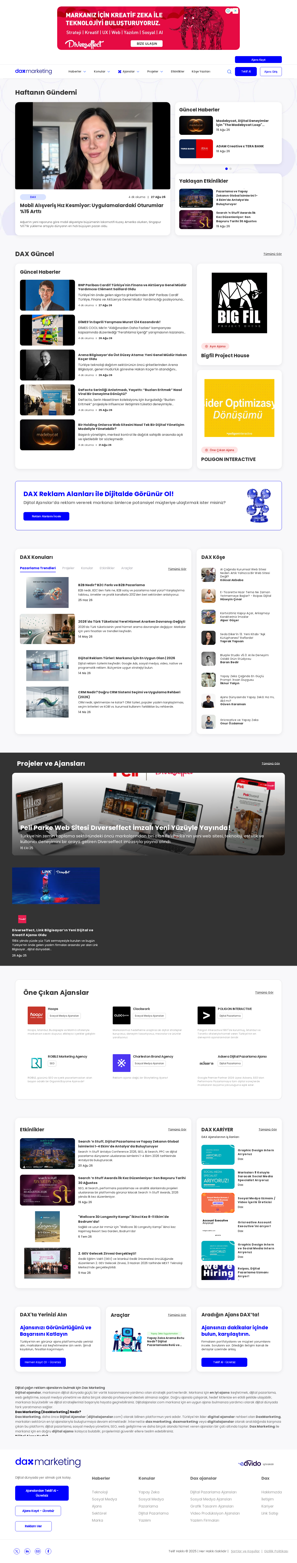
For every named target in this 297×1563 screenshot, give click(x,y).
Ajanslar (129, 71)
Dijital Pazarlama (154, 1513)
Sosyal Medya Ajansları (211, 1499)
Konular (99, 71)
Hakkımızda (271, 1492)
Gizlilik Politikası (276, 1551)
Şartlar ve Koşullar (245, 1551)
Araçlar (127, 568)
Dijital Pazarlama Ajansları (213, 1492)
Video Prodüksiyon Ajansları (215, 1513)
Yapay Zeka (149, 1492)
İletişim (267, 1499)
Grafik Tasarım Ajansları (212, 1506)
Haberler (74, 71)
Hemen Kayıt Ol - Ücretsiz (43, 1362)
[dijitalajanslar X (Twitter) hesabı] (16, 1551)
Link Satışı (269, 1513)
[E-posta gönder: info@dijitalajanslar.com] (37, 1551)
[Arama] (229, 71)
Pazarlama (148, 1506)
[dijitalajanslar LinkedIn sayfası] (27, 1551)
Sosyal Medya (104, 1499)
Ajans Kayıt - (38, 1511)
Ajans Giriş (270, 71)
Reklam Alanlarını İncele (46, 516)
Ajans (97, 1506)
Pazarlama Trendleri (38, 568)
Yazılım (145, 1520)
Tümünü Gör (272, 254)
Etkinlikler (177, 71)
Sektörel (99, 1513)
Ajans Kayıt (258, 59)
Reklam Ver (33, 1526)
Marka (97, 1520)
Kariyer (267, 1506)
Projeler (152, 71)
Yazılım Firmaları (204, 1520)
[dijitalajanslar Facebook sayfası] (48, 1551)
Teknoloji (100, 1492)
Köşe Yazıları (201, 71)
